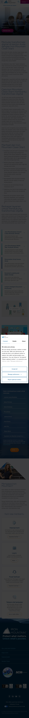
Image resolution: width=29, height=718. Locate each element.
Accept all (14, 369)
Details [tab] (15, 341)
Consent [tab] (5, 341)
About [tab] (24, 341)
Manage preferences (13, 374)
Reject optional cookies (14, 379)
